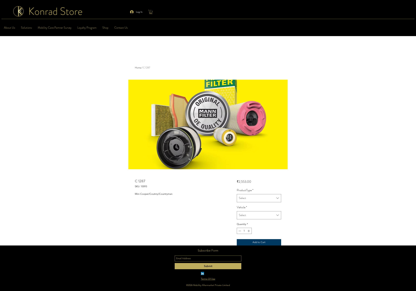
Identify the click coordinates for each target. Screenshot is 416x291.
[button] (150, 12)
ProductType (245, 190)
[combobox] (259, 198)
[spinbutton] (244, 231)
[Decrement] (239, 231)
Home (138, 67)
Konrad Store (55, 11)
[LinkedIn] (202, 273)
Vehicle (242, 207)
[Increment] (249, 231)
